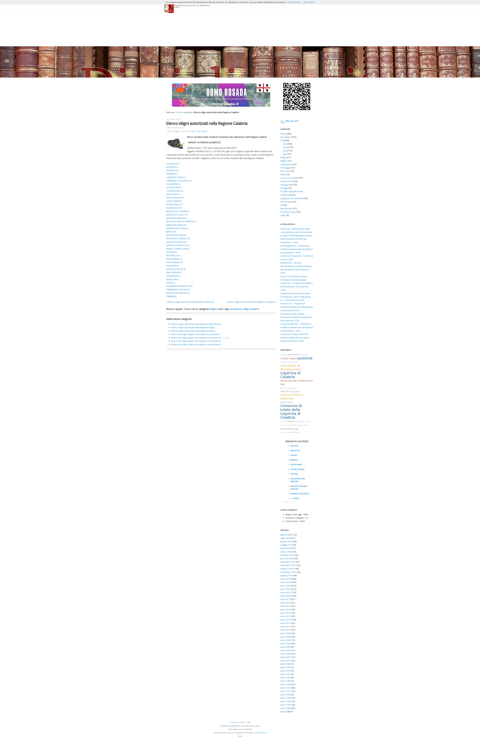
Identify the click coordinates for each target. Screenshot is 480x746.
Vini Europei (286, 201)
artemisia (291, 421)
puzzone (305, 357)
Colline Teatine (288, 358)
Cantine (294, 474)
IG (281, 205)
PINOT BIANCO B (174, 262)
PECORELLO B (173, 255)
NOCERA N (171, 252)
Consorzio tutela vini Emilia (289, 432)
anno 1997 (285, 674)
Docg (285, 147)
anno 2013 (285, 619)
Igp (284, 154)
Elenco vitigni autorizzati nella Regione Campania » (251, 301)
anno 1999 (285, 667)
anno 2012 (285, 623)
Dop (285, 150)
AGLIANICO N (173, 163)
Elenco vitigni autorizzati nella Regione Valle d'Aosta (196, 324)
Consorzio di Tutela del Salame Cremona (294, 425)
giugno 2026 (286, 541)
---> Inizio (294, 498)
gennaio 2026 (287, 558)
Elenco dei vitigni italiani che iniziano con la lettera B (196, 341)
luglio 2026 (285, 538)
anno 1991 (285, 691)
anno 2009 (285, 633)
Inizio (240, 736)
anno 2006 (285, 643)
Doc (285, 143)
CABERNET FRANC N (176, 177)
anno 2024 (285, 582)
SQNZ (283, 215)
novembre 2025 (288, 565)
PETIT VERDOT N (174, 259)
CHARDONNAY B (174, 190)
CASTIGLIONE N (174, 187)
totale (283, 711)
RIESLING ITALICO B (176, 269)
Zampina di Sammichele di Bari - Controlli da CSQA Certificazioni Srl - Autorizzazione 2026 (295, 297)
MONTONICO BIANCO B (178, 238)
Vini (282, 140)
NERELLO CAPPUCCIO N (178, 245)
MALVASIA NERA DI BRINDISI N (181, 221)
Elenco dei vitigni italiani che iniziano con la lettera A (196, 344)
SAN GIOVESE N (173, 272)
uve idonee (192, 131)
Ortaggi (284, 188)
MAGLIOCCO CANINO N (178, 211)
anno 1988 (285, 701)
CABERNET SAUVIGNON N (179, 180)
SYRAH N (170, 282)
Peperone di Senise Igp (288, 388)
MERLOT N (171, 231)
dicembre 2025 (287, 561)
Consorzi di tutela (288, 177)
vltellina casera (286, 402)
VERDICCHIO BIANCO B (177, 293)
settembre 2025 (288, 572)
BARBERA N (172, 173)
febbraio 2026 (287, 555)
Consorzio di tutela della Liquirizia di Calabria (291, 411)
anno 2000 (285, 663)
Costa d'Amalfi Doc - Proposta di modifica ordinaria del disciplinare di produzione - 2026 (296, 327)
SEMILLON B (172, 279)
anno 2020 (285, 595)
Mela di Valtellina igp (289, 429)
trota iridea (303, 355)
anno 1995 (285, 680)
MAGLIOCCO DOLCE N (177, 214)
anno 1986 (285, 708)
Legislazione (286, 164)
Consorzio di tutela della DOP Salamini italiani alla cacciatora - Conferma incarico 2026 (295, 337)
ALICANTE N (172, 167)
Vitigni (176, 131)
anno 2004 (285, 650)
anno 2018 (285, 602)
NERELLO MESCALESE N (177, 248)
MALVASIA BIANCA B (176, 218)
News (283, 133)
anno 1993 (285, 684)
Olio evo (284, 171)
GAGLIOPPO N (173, 194)
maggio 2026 (286, 544)
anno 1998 (285, 670)
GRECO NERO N (174, 201)
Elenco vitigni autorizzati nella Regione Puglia (192, 327)
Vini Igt (293, 455)
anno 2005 (285, 646)
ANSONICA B (172, 170)
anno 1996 (285, 677)
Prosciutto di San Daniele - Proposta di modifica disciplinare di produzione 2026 (296, 317)
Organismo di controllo (291, 198)
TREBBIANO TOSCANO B (178, 289)
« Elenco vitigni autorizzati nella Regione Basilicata (190, 301)
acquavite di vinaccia (303, 421)
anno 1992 (285, 687)
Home (179, 112)
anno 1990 (285, 694)
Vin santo (283, 421)
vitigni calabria (202, 131)
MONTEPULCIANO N (176, 235)
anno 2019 (285, 599)
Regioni (284, 160)
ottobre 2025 (286, 568)
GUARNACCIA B (174, 207)
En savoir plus (294, 2)
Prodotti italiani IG (300, 493)
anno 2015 (285, 612)
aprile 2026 (285, 548)
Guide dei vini (287, 181)
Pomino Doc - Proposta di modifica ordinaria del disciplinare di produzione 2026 (296, 307)
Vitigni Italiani (297, 469)
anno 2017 (285, 606)
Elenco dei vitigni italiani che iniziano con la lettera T (196, 334)
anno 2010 (285, 629)
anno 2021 (285, 592)
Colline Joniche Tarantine (289, 362)
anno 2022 (285, 589)
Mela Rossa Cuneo (290, 391)
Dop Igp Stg (285, 184)
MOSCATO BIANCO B (176, 242)
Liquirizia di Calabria (290, 374)
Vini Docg (295, 450)
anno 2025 (285, 578)
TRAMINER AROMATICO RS (179, 286)
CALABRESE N (173, 184)
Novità (283, 174)
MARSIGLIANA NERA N (177, 228)
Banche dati (286, 208)
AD (286, 502)
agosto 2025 (286, 575)
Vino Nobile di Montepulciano (291, 367)
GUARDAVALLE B (174, 204)
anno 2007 (285, 640)
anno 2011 (285, 626)
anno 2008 (285, 636)
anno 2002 (285, 657)
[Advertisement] (240, 27)
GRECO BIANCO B (175, 197)
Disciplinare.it (234, 722)
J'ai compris (309, 2)
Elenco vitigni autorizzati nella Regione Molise (193, 330)
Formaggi (285, 167)
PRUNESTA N (172, 265)
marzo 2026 (286, 551)
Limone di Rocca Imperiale (291, 396)
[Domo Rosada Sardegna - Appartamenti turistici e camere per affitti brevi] (221, 106)
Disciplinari (285, 137)
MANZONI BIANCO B (176, 225)
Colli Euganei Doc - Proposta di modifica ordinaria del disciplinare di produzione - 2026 (296, 249)
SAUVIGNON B (173, 276)
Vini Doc (294, 445)
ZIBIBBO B (171, 296)
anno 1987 (285, 704)
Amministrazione (261, 733)
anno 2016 (285, 609)
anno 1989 (285, 697)
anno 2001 (285, 660)
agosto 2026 (286, 534)
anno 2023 (285, 585)
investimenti (293, 354)
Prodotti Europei (288, 211)
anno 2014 (285, 616)
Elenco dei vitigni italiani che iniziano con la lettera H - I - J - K (200, 337)
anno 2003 (285, 653)
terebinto (283, 355)
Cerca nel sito (292, 121)
